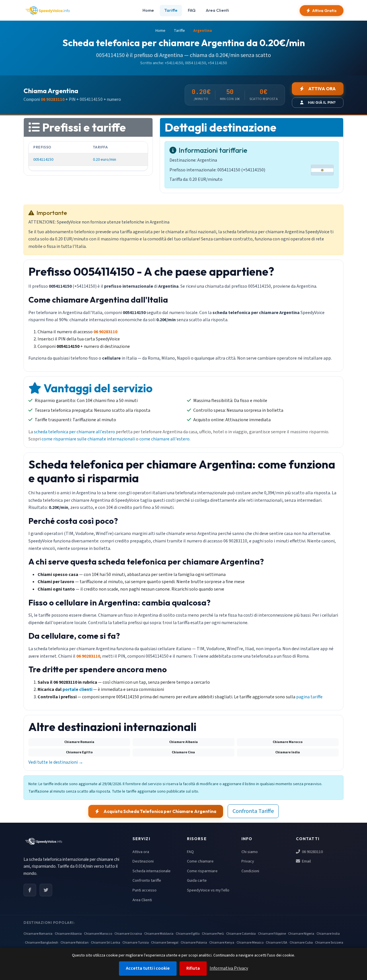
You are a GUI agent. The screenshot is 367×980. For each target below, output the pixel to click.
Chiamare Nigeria (301, 933)
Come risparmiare (202, 871)
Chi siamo (249, 852)
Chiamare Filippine (272, 933)
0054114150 (43, 159)
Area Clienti (217, 10)
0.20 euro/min (104, 159)
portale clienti (77, 689)
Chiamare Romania (38, 933)
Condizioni (250, 871)
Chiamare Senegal (164, 942)
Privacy (247, 861)
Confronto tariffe (146, 880)
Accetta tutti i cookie (148, 968)
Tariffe (170, 10)
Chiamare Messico (250, 942)
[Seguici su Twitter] (46, 890)
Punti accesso (144, 890)
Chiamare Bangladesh (41, 942)
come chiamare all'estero (164, 439)
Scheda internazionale (151, 871)
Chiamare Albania (68, 933)
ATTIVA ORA (322, 88)
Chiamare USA (276, 942)
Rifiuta (193, 968)
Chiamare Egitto (188, 933)
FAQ (192, 10)
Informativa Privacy (229, 968)
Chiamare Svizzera (329, 942)
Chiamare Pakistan (74, 942)
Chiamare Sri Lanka (105, 942)
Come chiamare (200, 861)
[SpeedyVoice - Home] (48, 11)
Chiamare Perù (213, 933)
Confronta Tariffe (253, 811)
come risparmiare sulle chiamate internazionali (88, 439)
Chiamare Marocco (98, 933)
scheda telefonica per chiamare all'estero (74, 432)
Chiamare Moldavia (158, 933)
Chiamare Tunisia (135, 942)
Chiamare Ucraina (128, 933)
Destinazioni (143, 861)
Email (306, 861)
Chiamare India (328, 933)
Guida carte (197, 880)
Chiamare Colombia (241, 933)
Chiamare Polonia (194, 942)
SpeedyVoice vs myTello (208, 890)
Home (148, 10)
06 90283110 (312, 852)
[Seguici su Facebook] (30, 890)
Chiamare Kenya (221, 942)
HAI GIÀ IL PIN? (321, 102)
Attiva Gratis (324, 10)
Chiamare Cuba (301, 942)
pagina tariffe (309, 697)
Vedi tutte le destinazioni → (55, 762)
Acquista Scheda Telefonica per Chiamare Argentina (160, 811)
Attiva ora (140, 852)
